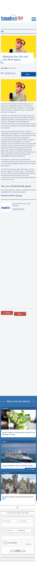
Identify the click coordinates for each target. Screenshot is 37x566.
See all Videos (30, 469)
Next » (20, 314)
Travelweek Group (9, 73)
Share (28, 74)
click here (18, 195)
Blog (2, 31)
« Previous (7, 313)
